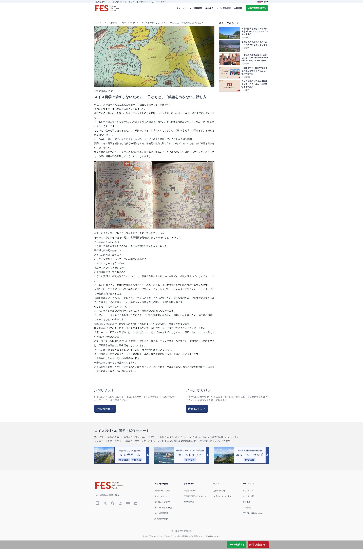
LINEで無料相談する (257, 8)
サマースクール (184, 8)
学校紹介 (209, 8)
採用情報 (247, 507)
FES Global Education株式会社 (181, 440)
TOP (96, 22)
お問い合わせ (219, 490)
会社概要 (247, 502)
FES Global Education (252, 513)
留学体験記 (189, 502)
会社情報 (238, 8)
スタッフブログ (128, 22)
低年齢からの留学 (162, 502)
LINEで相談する (236, 544)
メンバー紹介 (249, 496)
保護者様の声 (190, 490)
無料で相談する (257, 544)
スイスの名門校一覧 (163, 507)
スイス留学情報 (224, 8)
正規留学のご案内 (162, 490)
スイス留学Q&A (161, 519)
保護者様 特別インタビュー (196, 496)
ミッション (248, 490)
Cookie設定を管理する (181, 531)
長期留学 (198, 8)
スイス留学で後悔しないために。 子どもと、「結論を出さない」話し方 (172, 22)
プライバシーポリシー (223, 496)
